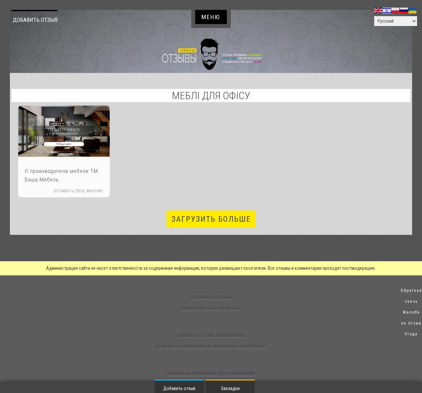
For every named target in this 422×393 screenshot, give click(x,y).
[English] (378, 10)
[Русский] (404, 10)
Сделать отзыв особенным (211, 335)
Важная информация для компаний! (211, 373)
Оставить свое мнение (78, 191)
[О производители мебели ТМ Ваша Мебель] (64, 131)
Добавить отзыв (35, 19)
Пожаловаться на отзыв (211, 308)
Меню (210, 17)
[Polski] (395, 10)
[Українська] (412, 10)
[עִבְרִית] (387, 10)
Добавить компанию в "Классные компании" (211, 346)
